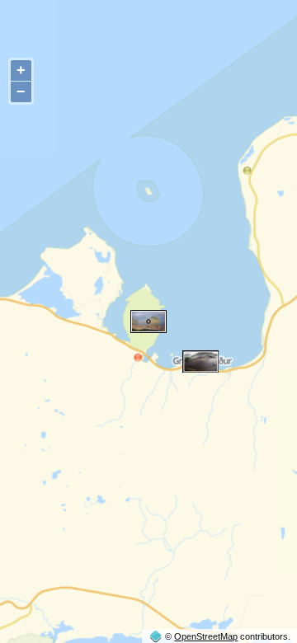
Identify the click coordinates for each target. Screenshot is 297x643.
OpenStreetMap (206, 636)
